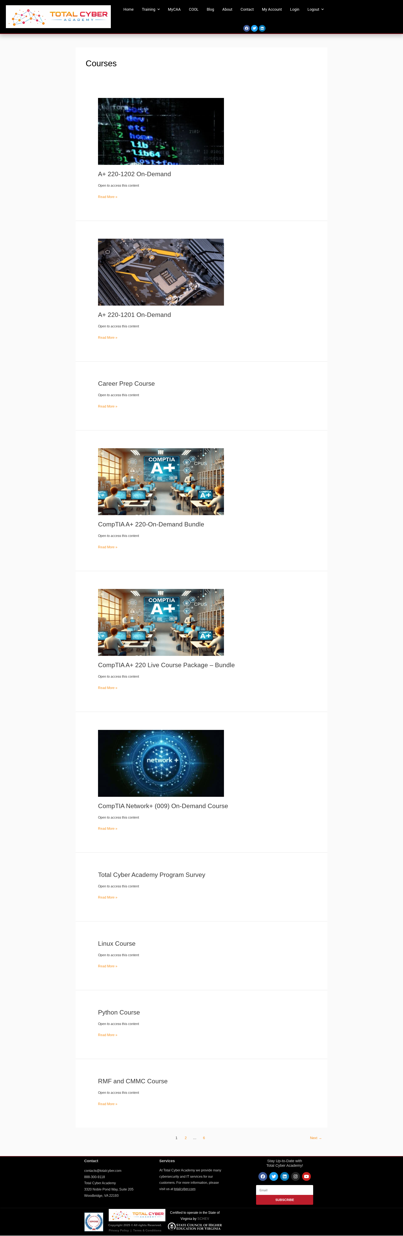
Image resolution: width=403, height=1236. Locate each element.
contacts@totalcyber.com (102, 1170)
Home (128, 9)
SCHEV (203, 1218)
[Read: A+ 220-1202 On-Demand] (161, 131)
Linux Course (117, 943)
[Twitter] (254, 28)
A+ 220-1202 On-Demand (134, 174)
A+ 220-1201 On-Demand (134, 314)
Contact (247, 9)
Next (316, 1138)
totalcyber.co (183, 1189)
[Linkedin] (262, 28)
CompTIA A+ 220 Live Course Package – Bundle (166, 665)
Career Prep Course (126, 383)
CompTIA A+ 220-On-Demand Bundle (151, 524)
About (227, 9)
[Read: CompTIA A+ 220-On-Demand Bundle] (161, 481)
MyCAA (174, 9)
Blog (210, 9)
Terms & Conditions (147, 1230)
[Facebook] (246, 28)
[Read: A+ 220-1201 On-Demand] (161, 272)
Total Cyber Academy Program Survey (151, 874)
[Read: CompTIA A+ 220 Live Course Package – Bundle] (161, 622)
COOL (194, 9)
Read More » (107, 196)
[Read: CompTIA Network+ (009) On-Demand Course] (161, 763)
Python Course (119, 1012)
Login (294, 9)
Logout (313, 9)
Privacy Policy (119, 1230)
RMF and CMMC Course (133, 1081)
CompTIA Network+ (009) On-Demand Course (163, 805)
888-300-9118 (94, 1177)
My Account (272, 9)
